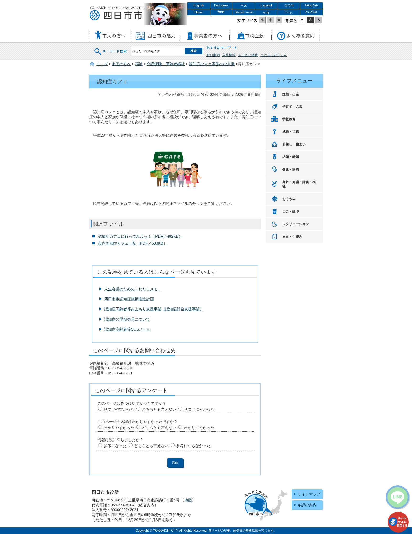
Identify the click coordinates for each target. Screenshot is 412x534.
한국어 (289, 5)
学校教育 (289, 119)
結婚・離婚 (290, 157)
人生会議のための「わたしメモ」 (132, 289)
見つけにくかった (199, 409)
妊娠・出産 (290, 94)
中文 (244, 5)
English (198, 5)
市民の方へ (121, 64)
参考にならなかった (193, 446)
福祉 (139, 64)
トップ (102, 64)
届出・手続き (292, 236)
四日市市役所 (116, 13)
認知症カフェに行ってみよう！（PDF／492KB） (140, 236)
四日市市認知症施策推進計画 (129, 299)
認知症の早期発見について (127, 319)
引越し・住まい (294, 144)
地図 (188, 500)
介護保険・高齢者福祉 (166, 64)
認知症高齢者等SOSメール (127, 329)
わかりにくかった (199, 428)
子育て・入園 (292, 106)
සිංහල (289, 12)
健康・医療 (290, 169)
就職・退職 (290, 132)
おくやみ (289, 199)
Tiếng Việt (311, 5)
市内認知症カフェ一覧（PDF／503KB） (132, 243)
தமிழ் (266, 12)
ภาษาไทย (311, 12)
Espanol (266, 5)
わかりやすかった (119, 428)
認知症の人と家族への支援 (212, 64)
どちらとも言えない (159, 409)
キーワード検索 (111, 48)
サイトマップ (309, 494)
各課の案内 (307, 505)
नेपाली (221, 12)
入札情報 (229, 55)
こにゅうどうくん (273, 55)
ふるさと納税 (248, 55)
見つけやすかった (119, 409)
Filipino (198, 12)
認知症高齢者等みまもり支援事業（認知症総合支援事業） (153, 309)
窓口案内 (213, 55)
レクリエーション (295, 224)
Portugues (221, 5)
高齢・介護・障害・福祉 (299, 184)
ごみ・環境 (290, 211)
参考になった (115, 446)
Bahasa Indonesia (243, 12)
